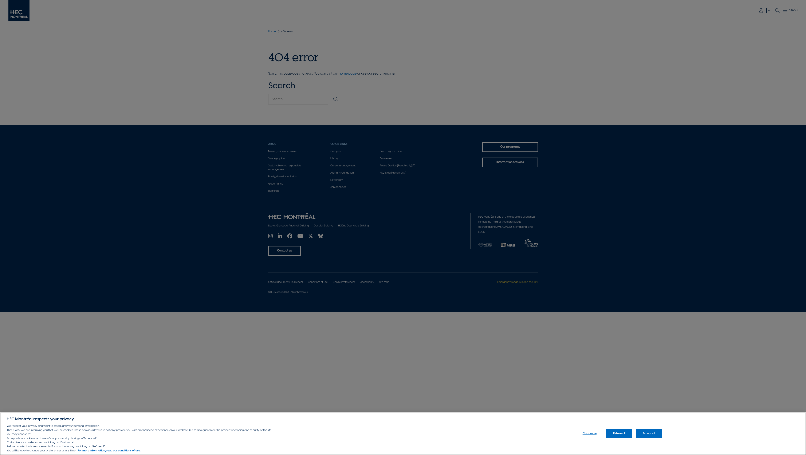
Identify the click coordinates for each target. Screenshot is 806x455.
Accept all (649, 433)
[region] (403, 433)
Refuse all (619, 433)
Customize (590, 433)
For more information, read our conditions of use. (109, 450)
